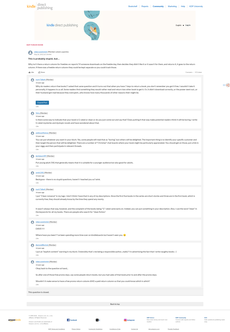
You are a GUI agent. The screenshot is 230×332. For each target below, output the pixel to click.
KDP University (196, 6)
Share (43, 72)
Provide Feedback (173, 329)
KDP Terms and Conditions (56, 329)
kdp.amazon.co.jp (154, 329)
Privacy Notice (76, 329)
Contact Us (134, 329)
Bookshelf (132, 6)
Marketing (172, 6)
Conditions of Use (115, 329)
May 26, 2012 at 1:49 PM (42, 54)
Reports (144, 6)
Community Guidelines (95, 329)
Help (183, 6)
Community (158, 6)
